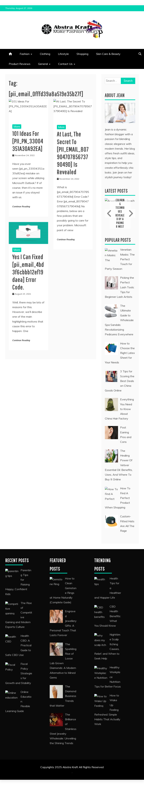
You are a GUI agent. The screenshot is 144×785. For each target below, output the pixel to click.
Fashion (25, 54)
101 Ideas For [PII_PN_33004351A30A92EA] (27, 141)
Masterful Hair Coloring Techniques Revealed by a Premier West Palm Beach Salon (120, 213)
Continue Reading (21, 206)
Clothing (45, 54)
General (43, 64)
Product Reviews (19, 64)
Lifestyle (63, 54)
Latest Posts (116, 191)
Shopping (82, 54)
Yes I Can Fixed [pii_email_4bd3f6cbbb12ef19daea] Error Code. (28, 272)
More (17, 126)
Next (130, 213)
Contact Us (65, 64)
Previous (110, 213)
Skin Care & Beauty (108, 54)
